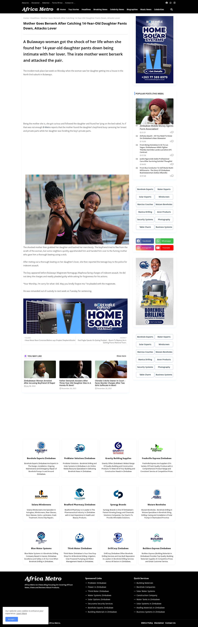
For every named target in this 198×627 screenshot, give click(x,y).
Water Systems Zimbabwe (99, 595)
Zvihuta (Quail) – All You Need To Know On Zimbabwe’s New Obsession (156, 137)
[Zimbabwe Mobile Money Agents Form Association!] (154, 111)
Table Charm (145, 227)
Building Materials (145, 583)
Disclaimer (36, 3)
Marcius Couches (145, 204)
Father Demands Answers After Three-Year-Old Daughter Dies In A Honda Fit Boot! (75, 383)
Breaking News (100, 9)
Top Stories (73, 9)
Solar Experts (145, 196)
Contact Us (69, 3)
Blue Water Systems (41, 548)
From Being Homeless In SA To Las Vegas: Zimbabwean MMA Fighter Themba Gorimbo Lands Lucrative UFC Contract (156, 149)
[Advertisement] (75, 97)
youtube (166, 247)
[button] (171, 9)
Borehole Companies (146, 587)
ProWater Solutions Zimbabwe (79, 458)
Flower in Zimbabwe (97, 587)
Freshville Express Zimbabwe (156, 458)
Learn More (21, 613)
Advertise (46, 3)
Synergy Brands (118, 504)
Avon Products (164, 212)
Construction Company (147, 595)
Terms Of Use (57, 3)
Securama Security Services (100, 603)
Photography (164, 219)
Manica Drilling (145, 212)
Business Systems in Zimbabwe (151, 612)
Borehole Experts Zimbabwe (41, 458)
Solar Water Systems (146, 591)
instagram (146, 247)
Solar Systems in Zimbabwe (149, 603)
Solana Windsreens (41, 504)
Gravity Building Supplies (118, 458)
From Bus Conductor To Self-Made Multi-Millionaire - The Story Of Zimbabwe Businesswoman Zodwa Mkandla (156, 170)
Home (63, 9)
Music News (145, 9)
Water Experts (164, 189)
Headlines (86, 9)
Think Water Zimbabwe (80, 548)
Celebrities (159, 9)
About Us (25, 3)
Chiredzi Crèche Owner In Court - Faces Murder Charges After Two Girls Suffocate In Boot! (110, 383)
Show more (121, 356)
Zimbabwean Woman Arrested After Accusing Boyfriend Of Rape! (39, 382)
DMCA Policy (147, 623)
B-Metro (47, 127)
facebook (147, 241)
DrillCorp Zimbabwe (118, 548)
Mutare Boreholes (164, 204)
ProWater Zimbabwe (97, 583)
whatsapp (166, 241)
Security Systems (145, 219)
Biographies (132, 9)
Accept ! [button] (11, 619)
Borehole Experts (145, 189)
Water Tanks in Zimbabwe (148, 599)
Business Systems (164, 227)
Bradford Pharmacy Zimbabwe (79, 504)
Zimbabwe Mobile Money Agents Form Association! (156, 127)
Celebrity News (117, 9)
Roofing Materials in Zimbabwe (151, 607)
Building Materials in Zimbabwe (102, 612)
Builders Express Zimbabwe (157, 548)
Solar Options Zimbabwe (99, 599)
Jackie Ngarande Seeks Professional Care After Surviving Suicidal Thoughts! (156, 160)
